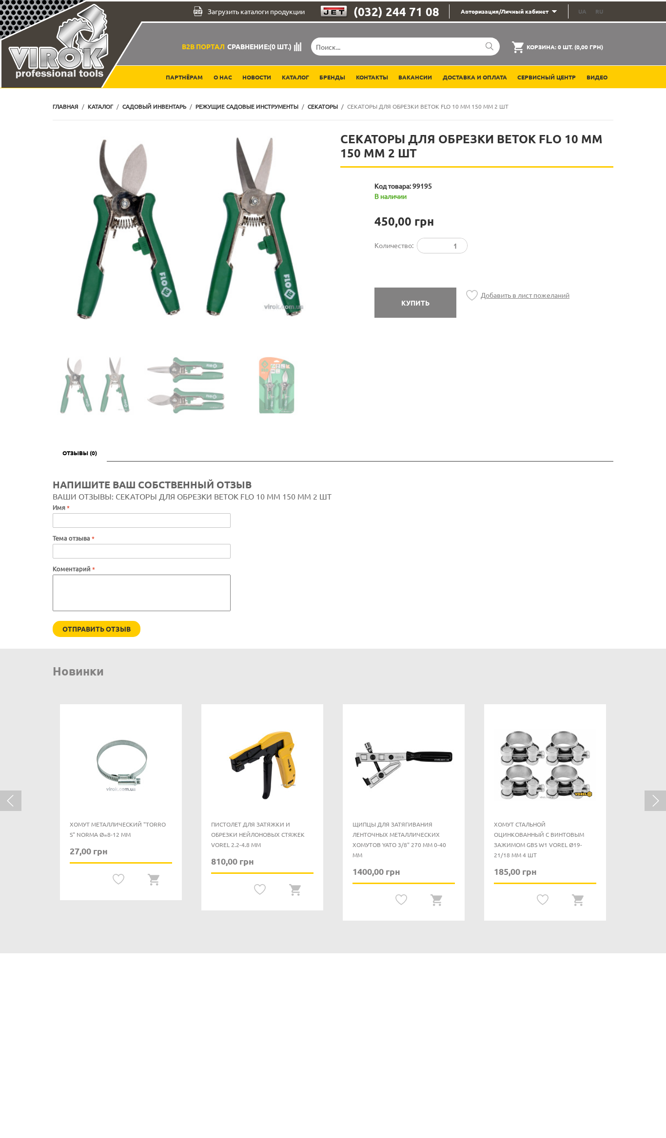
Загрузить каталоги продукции (256, 11)
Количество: (393, 245)
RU (599, 11)
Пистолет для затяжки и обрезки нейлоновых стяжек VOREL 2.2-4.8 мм (258, 834)
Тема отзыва (72, 538)
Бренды (332, 77)
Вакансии (415, 77)
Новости (256, 77)
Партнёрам (184, 77)
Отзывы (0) (79, 453)
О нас (223, 77)
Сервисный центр (546, 77)
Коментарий (72, 568)
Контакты (372, 77)
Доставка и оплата (475, 77)
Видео (597, 77)
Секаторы (323, 106)
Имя (59, 507)
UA (582, 11)
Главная (65, 106)
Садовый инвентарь (154, 106)
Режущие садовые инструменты (247, 106)
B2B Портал (203, 46)
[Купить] (154, 879)
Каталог (295, 77)
